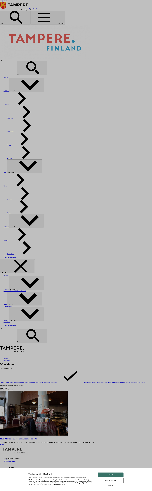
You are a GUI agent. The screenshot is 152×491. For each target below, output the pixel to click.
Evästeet (6, 460)
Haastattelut (10, 131)
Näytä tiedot (110, 485)
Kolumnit (10, 158)
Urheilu (128, 382)
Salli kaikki (111, 474)
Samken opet (122, 382)
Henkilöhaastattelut (29, 382)
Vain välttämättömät (111, 480)
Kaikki (2, 382)
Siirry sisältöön (4, 0)
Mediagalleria (53, 382)
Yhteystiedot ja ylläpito (10, 257)
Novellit (9, 199)
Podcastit (6, 226)
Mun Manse (7, 360)
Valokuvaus (133, 382)
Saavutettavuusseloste (10, 461)
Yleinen (143, 382)
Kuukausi (3, 389)
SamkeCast (10, 254)
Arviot (9, 145)
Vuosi (2, 388)
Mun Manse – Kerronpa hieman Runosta (18, 439)
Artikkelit (6, 91)
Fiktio (5, 172)
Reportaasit (10, 118)
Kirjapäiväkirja (39, 382)
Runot (9, 213)
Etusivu (6, 77)
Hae (2, 23)
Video (5, 255)
